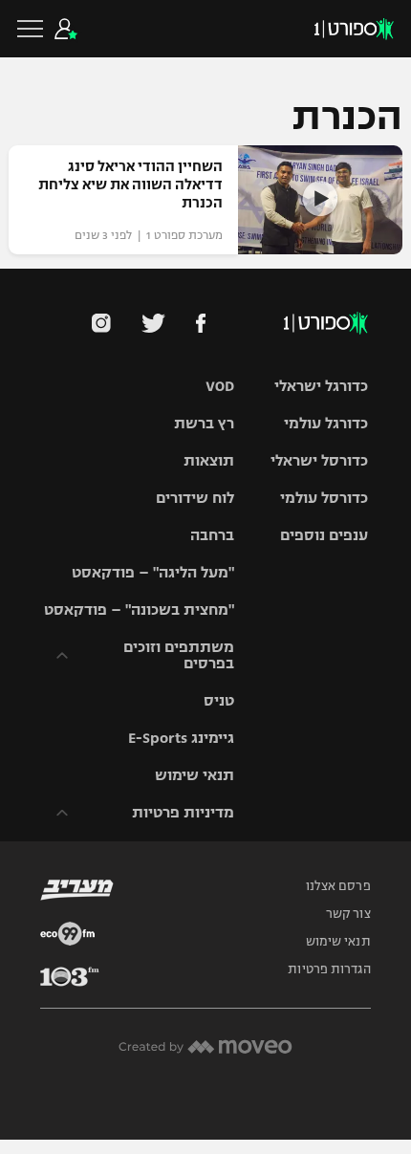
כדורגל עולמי (326, 423)
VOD (220, 386)
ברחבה (212, 535)
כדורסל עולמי (324, 498)
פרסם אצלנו (338, 886)
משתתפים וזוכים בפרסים (178, 655)
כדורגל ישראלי (321, 386)
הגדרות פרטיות (329, 969)
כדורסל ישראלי (319, 460)
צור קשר (348, 914)
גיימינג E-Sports (181, 737)
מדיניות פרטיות (183, 812)
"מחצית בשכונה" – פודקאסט (139, 609)
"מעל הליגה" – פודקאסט (153, 572)
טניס (219, 700)
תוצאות (209, 460)
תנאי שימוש (194, 775)
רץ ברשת (204, 423)
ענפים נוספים (324, 535)
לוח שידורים (195, 498)
